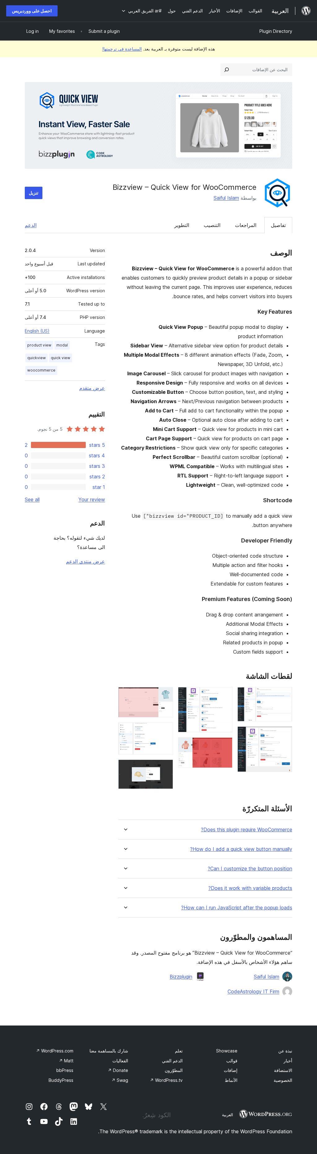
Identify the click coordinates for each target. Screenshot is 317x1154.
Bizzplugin (181, 976)
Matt (66, 1060)
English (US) (37, 330)
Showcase (226, 1050)
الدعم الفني (172, 1060)
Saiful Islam (226, 198)
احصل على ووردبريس (32, 10)
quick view (60, 357)
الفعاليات (120, 1060)
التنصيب (212, 225)
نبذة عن (285, 1050)
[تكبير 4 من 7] (224, 745)
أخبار (288, 1060)
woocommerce (41, 370)
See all (32, 499)
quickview (36, 357)
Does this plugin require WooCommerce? (246, 830)
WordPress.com (54, 1050)
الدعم (31, 225)
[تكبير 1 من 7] (284, 695)
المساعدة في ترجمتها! (122, 48)
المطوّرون (174, 1070)
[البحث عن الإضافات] (226, 69)
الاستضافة (283, 1070)
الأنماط (231, 1080)
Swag (119, 1080)
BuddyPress (61, 1080)
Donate (118, 1070)
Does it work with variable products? (250, 888)
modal (62, 345)
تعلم (179, 1050)
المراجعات (245, 225)
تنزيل (33, 192)
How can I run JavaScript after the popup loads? (236, 908)
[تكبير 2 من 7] (284, 735)
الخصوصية (283, 1080)
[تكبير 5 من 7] (165, 695)
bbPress (64, 1070)
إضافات (230, 1070)
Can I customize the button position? (250, 869)
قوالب (231, 1060)
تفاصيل (278, 225)
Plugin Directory (275, 31)
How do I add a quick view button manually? (241, 849)
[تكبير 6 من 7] (165, 731)
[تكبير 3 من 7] (224, 695)
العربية (227, 1114)
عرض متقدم (92, 388)
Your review (91, 499)
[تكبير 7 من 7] (165, 768)
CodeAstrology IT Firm (253, 991)
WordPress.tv (166, 1080)
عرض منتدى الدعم (85, 561)
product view (39, 345)
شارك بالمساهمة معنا (108, 1050)
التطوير (181, 225)
